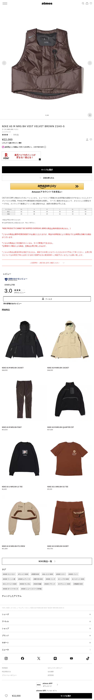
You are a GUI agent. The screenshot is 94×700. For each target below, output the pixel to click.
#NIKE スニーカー (9, 574)
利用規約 (5, 668)
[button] (4, 63)
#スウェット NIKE (64, 584)
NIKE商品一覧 (45, 561)
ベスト (26, 608)
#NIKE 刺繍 (37, 584)
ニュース (5, 650)
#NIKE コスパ (60, 574)
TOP (3, 608)
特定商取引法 (6, 671)
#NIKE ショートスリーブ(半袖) (31, 589)
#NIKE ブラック (49, 584)
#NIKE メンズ (50, 579)
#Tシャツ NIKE (23, 574)
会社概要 (51, 671)
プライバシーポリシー (9, 675)
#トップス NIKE (63, 579)
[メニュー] (5, 3)
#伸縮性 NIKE (78, 584)
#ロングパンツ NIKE (10, 584)
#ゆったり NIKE (47, 574)
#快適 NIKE (35, 574)
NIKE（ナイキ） (11, 608)
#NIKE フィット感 (9, 579)
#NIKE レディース (24, 579)
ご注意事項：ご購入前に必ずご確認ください (45, 263)
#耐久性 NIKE (38, 579)
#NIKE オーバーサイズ (10, 589)
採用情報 (51, 675)
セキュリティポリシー (55, 668)
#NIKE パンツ (73, 574)
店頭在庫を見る (48, 178)
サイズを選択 (47, 169)
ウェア (21, 608)
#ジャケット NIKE (78, 579)
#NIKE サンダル (25, 584)
